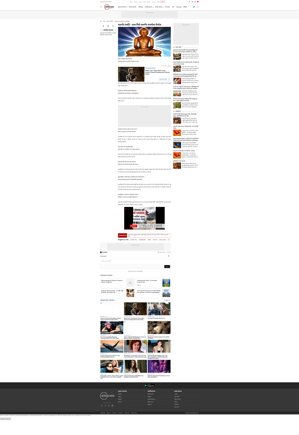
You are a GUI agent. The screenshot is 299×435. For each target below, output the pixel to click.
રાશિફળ (149, 397)
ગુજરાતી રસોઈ (177, 399)
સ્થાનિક (120, 399)
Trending (178, 7)
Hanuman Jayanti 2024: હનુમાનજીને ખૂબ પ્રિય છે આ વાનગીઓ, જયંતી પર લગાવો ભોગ (148, 235)
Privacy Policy (134, 413)
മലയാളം (153, 2)
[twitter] (192, 2)
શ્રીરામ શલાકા (151, 402)
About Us (109, 413)
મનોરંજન (155, 240)
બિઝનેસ (120, 402)
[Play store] (194, 6)
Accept (2, 419)
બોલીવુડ (140, 7)
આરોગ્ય (176, 394)
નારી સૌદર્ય (176, 397)
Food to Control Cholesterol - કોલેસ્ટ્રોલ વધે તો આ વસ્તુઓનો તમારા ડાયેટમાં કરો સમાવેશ (186, 87)
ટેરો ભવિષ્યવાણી (151, 399)
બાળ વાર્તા (176, 407)
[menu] (101, 6)
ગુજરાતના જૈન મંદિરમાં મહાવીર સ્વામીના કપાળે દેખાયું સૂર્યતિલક (108, 34)
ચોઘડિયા (149, 404)
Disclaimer (120, 413)
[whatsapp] (113, 26)
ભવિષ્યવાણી (150, 394)
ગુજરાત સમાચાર (122, 7)
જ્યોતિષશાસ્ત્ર (148, 7)
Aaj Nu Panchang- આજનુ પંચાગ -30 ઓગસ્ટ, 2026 (186, 127)
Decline (8, 419)
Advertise (115, 413)
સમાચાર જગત (133, 240)
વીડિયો (185, 7)
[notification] (197, 6)
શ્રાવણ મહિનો (132, 7)
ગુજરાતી (162, 2)
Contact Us (127, 413)
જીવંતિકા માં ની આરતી (179, 161)
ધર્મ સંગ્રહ (167, 7)
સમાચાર (120, 394)
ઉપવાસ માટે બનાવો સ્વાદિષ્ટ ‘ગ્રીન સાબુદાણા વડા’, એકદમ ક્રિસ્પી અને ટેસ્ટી (185, 100)
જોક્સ (149, 240)
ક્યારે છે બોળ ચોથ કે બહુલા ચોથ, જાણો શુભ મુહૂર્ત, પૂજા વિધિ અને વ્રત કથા (184, 115)
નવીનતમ (178, 111)
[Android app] (149, 385)
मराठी (144, 2)
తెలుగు (148, 2)
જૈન (104, 21)
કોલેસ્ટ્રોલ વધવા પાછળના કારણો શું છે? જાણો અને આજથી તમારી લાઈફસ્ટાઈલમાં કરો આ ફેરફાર (185, 75)
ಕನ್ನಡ (158, 2)
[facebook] (189, 2)
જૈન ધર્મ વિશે (110, 21)
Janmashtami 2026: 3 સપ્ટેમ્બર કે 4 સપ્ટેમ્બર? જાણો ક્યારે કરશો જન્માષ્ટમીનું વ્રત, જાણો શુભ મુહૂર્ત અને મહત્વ (186, 139)
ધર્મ (173, 7)
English (136, 2)
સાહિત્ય (176, 402)
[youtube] (198, 2)
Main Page (103, 413)
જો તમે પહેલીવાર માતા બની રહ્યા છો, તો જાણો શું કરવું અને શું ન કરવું (186, 63)
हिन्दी (131, 2)
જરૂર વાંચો (178, 47)
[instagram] (195, 2)
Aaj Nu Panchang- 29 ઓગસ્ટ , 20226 (184, 151)
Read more (133, 226)
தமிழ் (140, 2)
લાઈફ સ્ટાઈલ (158, 7)
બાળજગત (176, 404)
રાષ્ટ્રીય (119, 397)
